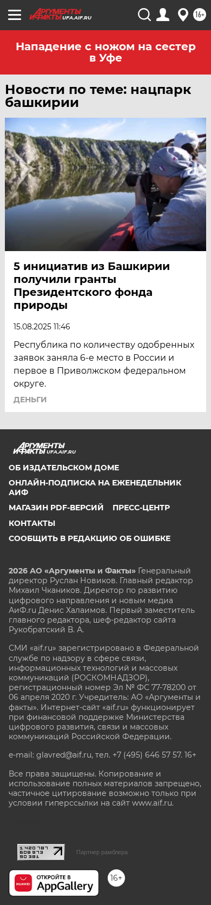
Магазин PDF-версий (56, 507)
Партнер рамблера (102, 852)
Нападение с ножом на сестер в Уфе (106, 52)
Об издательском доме (64, 467)
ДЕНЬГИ (30, 399)
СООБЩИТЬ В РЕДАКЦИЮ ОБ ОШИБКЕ (89, 538)
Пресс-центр (141, 507)
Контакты (32, 523)
